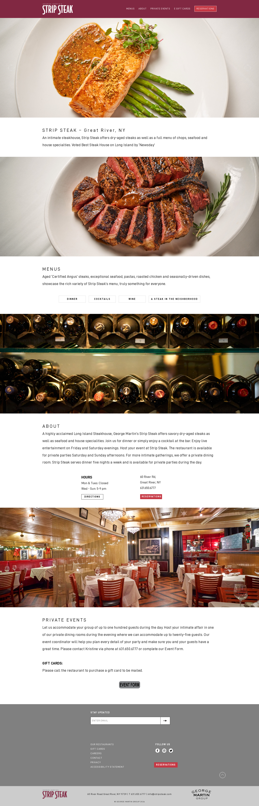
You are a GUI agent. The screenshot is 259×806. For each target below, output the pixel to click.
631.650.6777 (138, 794)
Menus (130, 8)
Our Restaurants (102, 744)
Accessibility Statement (107, 767)
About (142, 8)
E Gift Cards (182, 8)
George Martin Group (201, 794)
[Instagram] (164, 750)
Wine (132, 299)
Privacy (96, 762)
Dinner (72, 299)
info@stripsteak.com (160, 794)
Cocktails (102, 299)
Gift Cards (98, 749)
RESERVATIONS (166, 765)
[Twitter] (171, 750)
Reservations (205, 8)
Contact (96, 758)
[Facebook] (157, 750)
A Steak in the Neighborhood (174, 299)
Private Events (160, 8)
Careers (96, 753)
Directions (92, 497)
